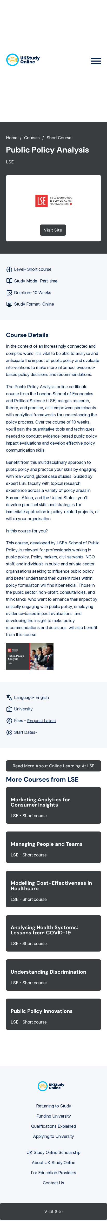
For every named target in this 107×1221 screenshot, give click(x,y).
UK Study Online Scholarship (53, 1152)
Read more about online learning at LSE (54, 766)
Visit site (53, 230)
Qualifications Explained (53, 1126)
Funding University (53, 1116)
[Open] (96, 61)
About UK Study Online (53, 1162)
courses (32, 137)
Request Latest (41, 720)
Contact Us (53, 1182)
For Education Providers (53, 1172)
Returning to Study (53, 1105)
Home (11, 137)
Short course (58, 137)
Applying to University (53, 1136)
